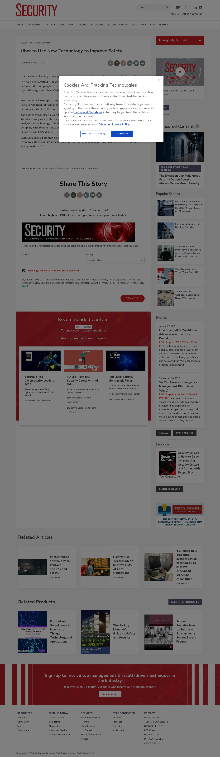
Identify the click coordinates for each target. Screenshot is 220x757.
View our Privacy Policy (114, 124)
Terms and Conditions (88, 112)
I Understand (122, 133)
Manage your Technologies (95, 133)
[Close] (159, 79)
